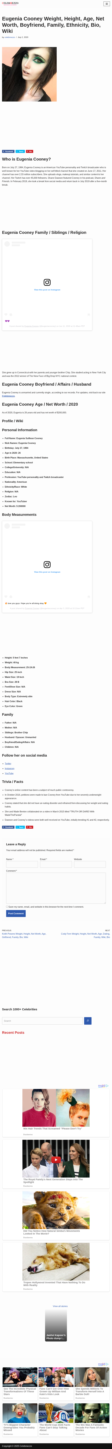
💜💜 (7, 321)
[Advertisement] (56, 130)
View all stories (60, 1306)
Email (43, 859)
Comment (11, 871)
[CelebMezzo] (10, 4)
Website (78, 859)
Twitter (8, 763)
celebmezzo (10, 37)
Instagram (9, 768)
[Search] (88, 1021)
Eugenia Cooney (31, 326)
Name (9, 859)
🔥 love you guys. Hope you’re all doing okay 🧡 (26, 603)
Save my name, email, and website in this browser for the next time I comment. (46, 907)
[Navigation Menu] (107, 3)
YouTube (9, 773)
